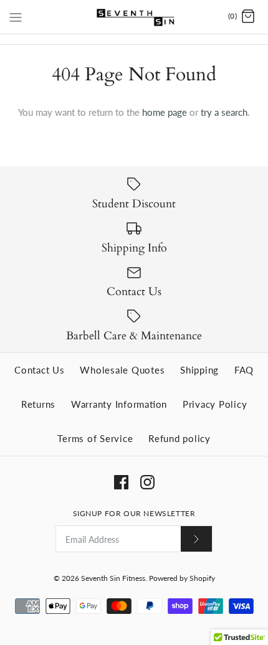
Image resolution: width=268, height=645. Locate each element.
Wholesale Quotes (122, 369)
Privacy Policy (215, 404)
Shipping (199, 369)
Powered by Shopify (182, 578)
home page (164, 112)
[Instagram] (147, 482)
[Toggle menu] (15, 16)
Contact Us (39, 369)
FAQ (244, 369)
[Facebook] (121, 482)
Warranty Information (119, 404)
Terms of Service (95, 438)
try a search (224, 112)
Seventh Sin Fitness (113, 578)
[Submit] (196, 539)
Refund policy (179, 438)
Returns (38, 404)
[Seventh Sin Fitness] (134, 16)
